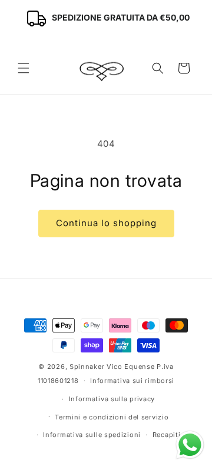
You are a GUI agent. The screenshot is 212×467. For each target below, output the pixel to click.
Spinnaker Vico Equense (111, 366)
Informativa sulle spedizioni (92, 435)
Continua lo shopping (106, 223)
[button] (24, 68)
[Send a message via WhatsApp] (190, 445)
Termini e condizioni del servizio (111, 417)
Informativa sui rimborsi (132, 381)
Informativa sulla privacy (112, 399)
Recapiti (167, 435)
